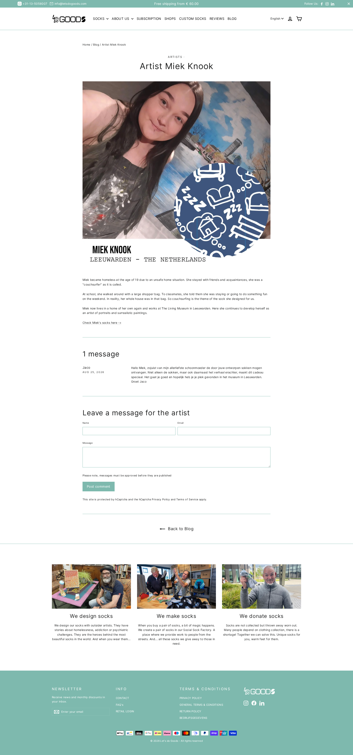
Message (88, 442)
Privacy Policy (161, 499)
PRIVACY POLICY (191, 698)
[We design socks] (91, 586)
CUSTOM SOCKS (192, 19)
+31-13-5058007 (35, 3)
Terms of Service (187, 499)
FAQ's (120, 704)
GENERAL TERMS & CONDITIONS (201, 704)
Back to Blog (180, 528)
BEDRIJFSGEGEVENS (193, 717)
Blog (96, 44)
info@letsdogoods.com (71, 3)
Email (181, 422)
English (275, 18)
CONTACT (122, 698)
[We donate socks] (261, 586)
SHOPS (170, 19)
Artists (175, 56)
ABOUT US (121, 19)
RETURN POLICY (190, 711)
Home (86, 44)
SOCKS (99, 19)
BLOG (232, 19)
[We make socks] (176, 586)
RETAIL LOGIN (125, 711)
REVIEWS (217, 19)
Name (86, 422)
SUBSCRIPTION (149, 19)
